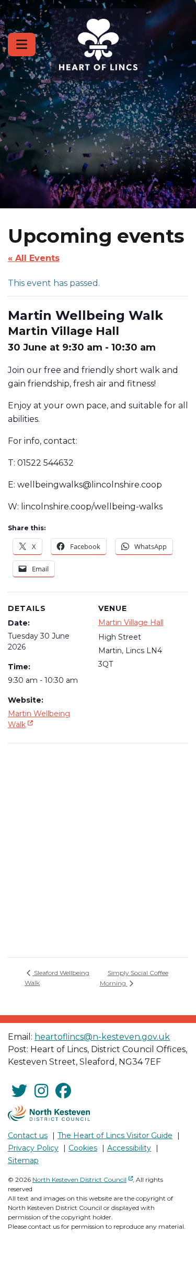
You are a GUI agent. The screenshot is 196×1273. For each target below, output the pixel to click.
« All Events (34, 258)
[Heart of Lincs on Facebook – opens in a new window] (63, 1091)
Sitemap (23, 1160)
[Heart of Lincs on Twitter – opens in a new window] (19, 1091)
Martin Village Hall (131, 622)
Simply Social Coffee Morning (134, 978)
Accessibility (129, 1148)
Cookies (82, 1148)
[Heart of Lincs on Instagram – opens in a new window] (41, 1091)
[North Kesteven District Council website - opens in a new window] (49, 1113)
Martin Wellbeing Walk (39, 719)
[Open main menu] (22, 44)
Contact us (28, 1135)
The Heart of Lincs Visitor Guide (114, 1135)
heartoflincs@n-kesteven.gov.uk (102, 1037)
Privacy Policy (33, 1148)
